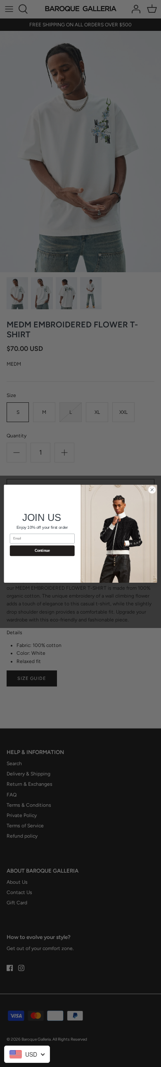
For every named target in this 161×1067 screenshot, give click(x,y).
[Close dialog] (152, 489)
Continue (42, 551)
